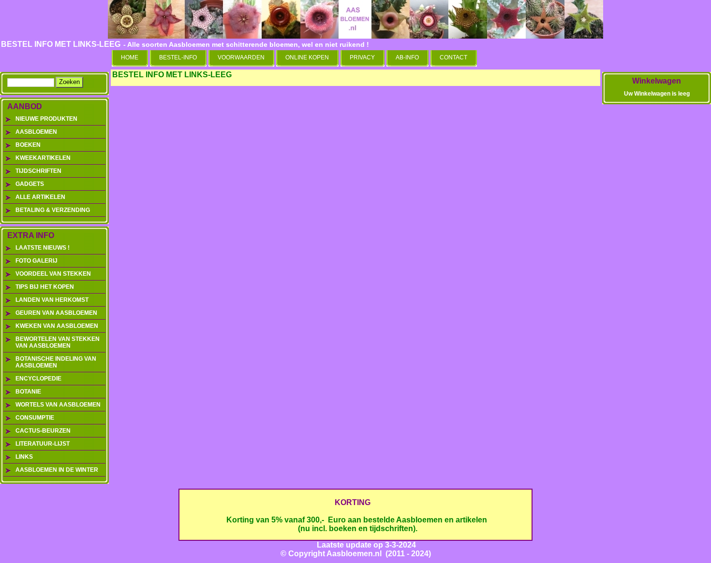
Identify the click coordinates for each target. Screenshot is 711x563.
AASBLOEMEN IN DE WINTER (56, 469)
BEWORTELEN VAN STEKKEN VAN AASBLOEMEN (57, 342)
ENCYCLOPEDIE (38, 378)
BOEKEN (28, 144)
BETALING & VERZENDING (52, 210)
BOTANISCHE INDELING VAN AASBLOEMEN (55, 362)
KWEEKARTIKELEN (43, 158)
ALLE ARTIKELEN (40, 197)
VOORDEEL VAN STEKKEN (53, 273)
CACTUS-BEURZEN (43, 430)
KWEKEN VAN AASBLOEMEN (56, 326)
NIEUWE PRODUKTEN (46, 118)
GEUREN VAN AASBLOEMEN (56, 313)
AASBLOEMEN (36, 131)
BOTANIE (28, 391)
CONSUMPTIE (34, 417)
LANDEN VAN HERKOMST (52, 299)
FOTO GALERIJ (36, 260)
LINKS (24, 456)
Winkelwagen (656, 81)
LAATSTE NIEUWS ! (42, 247)
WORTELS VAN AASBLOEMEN (58, 404)
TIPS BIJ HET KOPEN (44, 286)
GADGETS (29, 184)
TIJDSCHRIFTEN (38, 171)
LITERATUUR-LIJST (42, 443)
